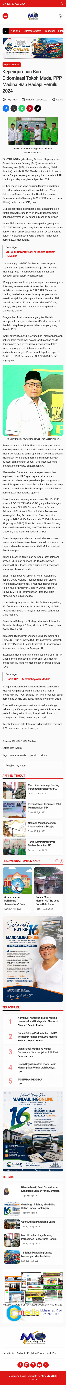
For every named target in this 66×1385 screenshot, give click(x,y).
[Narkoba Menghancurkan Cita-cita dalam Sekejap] (14, 828)
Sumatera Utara (32, 31)
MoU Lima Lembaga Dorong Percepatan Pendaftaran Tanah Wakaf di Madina (43, 789)
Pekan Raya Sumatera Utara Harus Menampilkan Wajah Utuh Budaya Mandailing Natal (37, 1068)
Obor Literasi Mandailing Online (38, 1221)
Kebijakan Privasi (35, 1353)
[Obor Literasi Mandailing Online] (12, 1224)
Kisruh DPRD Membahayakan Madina (28, 679)
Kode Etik (51, 1353)
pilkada (43, 755)
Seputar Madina (11, 64)
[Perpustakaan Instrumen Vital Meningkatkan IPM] (14, 809)
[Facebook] (20, 1365)
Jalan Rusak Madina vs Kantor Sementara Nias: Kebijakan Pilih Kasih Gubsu (38, 1052)
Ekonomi (22, 1025)
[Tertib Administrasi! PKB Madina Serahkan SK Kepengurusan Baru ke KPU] (14, 847)
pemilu (33, 755)
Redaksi (21, 1353)
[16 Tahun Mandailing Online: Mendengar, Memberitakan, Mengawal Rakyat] (12, 1257)
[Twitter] (46, 1365)
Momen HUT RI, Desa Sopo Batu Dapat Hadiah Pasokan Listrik (48, 904)
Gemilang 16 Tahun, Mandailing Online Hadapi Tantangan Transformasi (38, 1208)
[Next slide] (61, 861)
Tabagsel (50, 31)
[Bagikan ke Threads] (37, 108)
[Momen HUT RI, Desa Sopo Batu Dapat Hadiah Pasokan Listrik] (48, 880)
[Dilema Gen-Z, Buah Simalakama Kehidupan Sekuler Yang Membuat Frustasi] (12, 1191)
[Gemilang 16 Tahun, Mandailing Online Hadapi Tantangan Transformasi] (12, 1209)
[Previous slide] (57, 861)
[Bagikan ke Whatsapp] (21, 108)
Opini (20, 1071)
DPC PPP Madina (19, 755)
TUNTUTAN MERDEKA (30, 1079)
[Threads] (33, 1365)
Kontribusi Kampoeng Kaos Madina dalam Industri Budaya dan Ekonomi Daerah (38, 1021)
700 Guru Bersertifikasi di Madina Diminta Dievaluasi (30, 254)
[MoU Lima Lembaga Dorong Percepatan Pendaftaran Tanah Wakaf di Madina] (14, 790)
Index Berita (8, 1353)
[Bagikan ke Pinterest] (29, 108)
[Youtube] (39, 1365)
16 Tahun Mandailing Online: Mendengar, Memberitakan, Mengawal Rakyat (36, 1256)
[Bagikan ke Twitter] (13, 108)
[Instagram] (26, 1365)
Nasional (15, 31)
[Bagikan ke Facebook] (6, 108)
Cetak (59, 99)
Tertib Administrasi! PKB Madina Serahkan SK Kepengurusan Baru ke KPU (43, 845)
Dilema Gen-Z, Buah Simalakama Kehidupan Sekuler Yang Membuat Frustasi (40, 1191)
